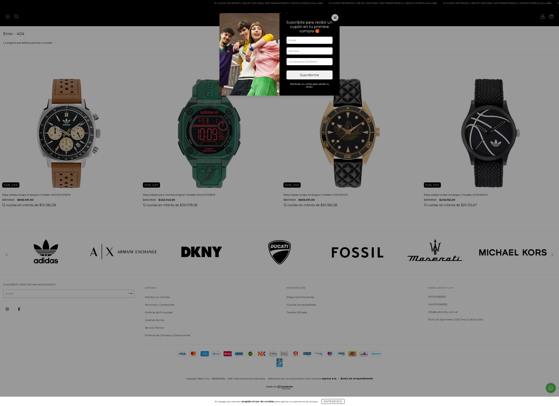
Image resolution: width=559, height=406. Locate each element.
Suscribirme (309, 75)
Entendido (333, 401)
